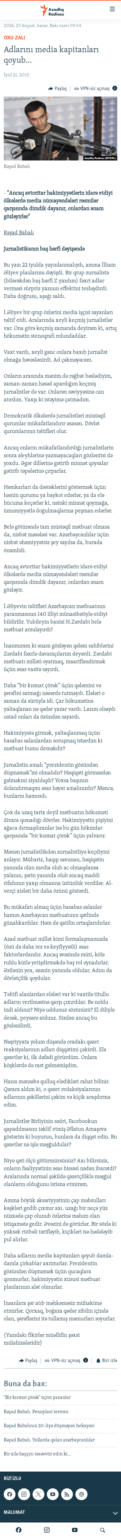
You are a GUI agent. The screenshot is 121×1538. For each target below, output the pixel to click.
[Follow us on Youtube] (53, 1494)
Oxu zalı (14, 38)
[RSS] (67, 1494)
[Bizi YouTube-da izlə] (74, 1530)
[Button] (57, 89)
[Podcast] (81, 1494)
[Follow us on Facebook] (10, 1494)
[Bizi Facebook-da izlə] (18, 1530)
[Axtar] (102, 1530)
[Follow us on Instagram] (24, 1494)
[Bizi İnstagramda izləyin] (46, 1530)
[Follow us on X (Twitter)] (38, 1494)
